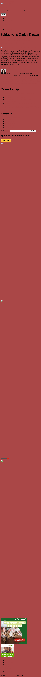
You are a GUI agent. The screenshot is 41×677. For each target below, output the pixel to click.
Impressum (8, 26)
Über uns (8, 18)
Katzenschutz (25, 75)
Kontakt (7, 24)
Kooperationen (10, 20)
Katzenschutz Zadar (7, 81)
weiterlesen (18, 65)
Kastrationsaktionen (7, 77)
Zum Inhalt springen (7, 2)
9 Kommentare (19, 84)
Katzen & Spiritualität (12, 118)
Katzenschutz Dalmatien (9, 79)
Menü (3, 14)
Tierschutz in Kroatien (28, 81)
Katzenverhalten (10, 127)
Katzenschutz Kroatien (25, 79)
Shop (7, 22)
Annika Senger (15, 73)
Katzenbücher (9, 120)
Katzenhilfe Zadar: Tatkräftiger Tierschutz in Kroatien (18, 41)
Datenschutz (9, 671)
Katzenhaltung (10, 123)
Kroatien (18, 81)
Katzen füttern (19, 77)
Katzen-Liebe (5, 7)
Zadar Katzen (12, 83)
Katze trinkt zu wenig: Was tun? (15, 97)
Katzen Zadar (29, 77)
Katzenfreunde (10, 121)
